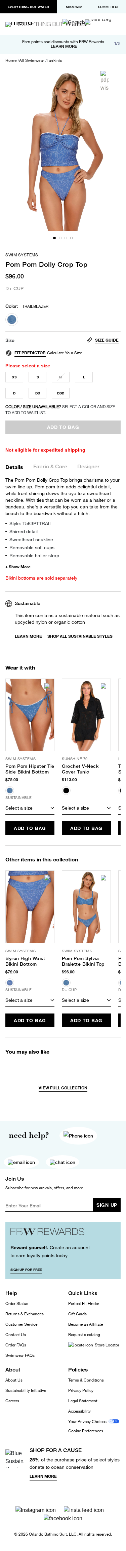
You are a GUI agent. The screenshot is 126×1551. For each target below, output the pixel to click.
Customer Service (21, 1324)
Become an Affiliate (85, 1324)
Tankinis (54, 60)
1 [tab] (54, 238)
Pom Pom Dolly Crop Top (46, 264)
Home (10, 60)
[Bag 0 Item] (98, 22)
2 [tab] (60, 238)
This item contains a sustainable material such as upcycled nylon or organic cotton (67, 618)
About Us (14, 1380)
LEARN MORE (64, 46)
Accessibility (79, 1411)
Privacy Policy (80, 1390)
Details (14, 467)
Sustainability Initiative (25, 1390)
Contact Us (15, 1334)
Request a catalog (84, 1334)
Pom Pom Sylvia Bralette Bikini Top (83, 961)
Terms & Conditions (86, 1380)
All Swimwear (31, 60)
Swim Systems (21, 255)
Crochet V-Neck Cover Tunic (80, 768)
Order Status (16, 1303)
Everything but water (28, 7)
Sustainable (27, 603)
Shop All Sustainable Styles (80, 636)
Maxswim (74, 7)
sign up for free (26, 1270)
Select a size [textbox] (19, 808)
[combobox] (29, 808)
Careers (12, 1400)
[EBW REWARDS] (63, 1233)
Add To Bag (30, 828)
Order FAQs (15, 1344)
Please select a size (27, 365)
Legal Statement (82, 1400)
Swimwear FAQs (20, 1355)
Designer (88, 467)
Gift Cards (77, 1313)
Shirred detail (23, 531)
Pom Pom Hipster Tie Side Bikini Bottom (29, 768)
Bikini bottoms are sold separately (41, 578)
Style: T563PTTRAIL (30, 523)
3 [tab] (66, 238)
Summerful (108, 7)
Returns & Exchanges (24, 1313)
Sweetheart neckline (31, 539)
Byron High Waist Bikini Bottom (25, 961)
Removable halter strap (34, 555)
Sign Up (106, 1205)
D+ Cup (14, 288)
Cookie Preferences (85, 1431)
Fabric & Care (50, 467)
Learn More (28, 636)
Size (9, 340)
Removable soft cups (31, 547)
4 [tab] (71, 238)
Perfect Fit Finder (83, 1303)
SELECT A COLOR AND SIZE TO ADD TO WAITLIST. (60, 409)
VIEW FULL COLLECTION (63, 1087)
